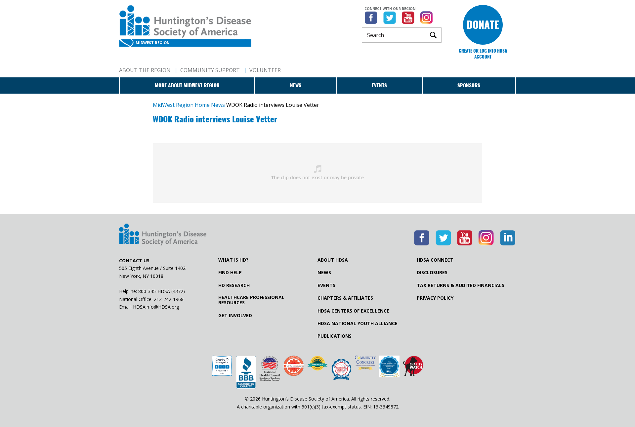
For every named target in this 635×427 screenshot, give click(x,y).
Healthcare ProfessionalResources (251, 300)
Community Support (210, 70)
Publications (335, 336)
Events (379, 85)
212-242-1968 (169, 299)
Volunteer (265, 70)
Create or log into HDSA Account (483, 54)
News (295, 85)
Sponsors (468, 85)
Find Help (230, 272)
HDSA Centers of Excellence (353, 311)
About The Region (145, 70)
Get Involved (235, 315)
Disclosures (432, 272)
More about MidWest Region (187, 85)
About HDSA (333, 260)
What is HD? (233, 260)
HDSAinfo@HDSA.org (156, 307)
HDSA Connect (435, 260)
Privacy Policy (435, 298)
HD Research (234, 285)
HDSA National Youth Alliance (358, 323)
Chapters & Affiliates (345, 298)
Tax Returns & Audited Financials (460, 285)
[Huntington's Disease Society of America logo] (162, 235)
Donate (483, 24)
